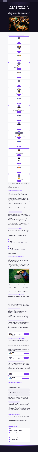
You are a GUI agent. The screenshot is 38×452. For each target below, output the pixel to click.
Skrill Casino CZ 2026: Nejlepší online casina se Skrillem (32, 450)
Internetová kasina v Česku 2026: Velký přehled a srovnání (5, 450)
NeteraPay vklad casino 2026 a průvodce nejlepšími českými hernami (31, 448)
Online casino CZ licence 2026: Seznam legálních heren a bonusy (22, 448)
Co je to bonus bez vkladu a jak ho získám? (14, 432)
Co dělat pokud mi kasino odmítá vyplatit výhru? (15, 437)
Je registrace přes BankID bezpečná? (13, 439)
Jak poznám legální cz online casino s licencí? (14, 428)
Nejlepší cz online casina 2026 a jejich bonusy (6, 448)
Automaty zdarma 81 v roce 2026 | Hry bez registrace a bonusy (14, 448)
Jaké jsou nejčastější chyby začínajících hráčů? (14, 441)
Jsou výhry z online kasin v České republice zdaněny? (15, 430)
